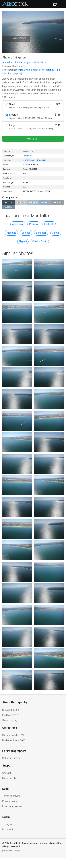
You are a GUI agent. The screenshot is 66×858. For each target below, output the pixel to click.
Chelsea (26, 232)
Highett (23, 241)
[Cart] (54, 4)
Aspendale (18, 224)
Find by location (10, 715)
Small (34, 106)
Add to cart (33, 138)
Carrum (56, 232)
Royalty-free (28, 156)
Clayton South (39, 241)
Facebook (8, 829)
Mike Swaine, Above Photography (36, 69)
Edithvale (49, 224)
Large (34, 127)
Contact (6, 772)
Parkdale (34, 224)
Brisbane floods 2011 (13, 740)
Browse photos (10, 709)
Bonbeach (41, 232)
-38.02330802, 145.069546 (34, 160)
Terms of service (11, 795)
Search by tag (9, 720)
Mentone (11, 232)
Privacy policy (9, 801)
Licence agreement (12, 806)
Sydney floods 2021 (13, 735)
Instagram (7, 824)
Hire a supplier (9, 778)
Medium (34, 116)
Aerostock (15, 4)
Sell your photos (11, 758)
